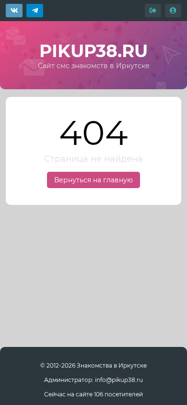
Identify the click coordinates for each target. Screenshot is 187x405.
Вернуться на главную (93, 180)
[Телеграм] (34, 10)
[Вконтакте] (14, 10)
